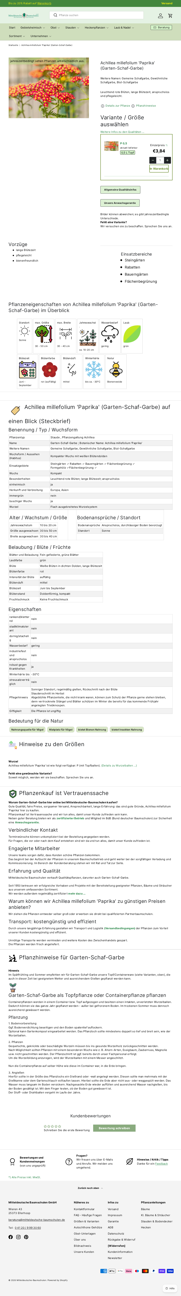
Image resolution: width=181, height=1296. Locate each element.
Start (12, 27)
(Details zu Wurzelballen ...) (119, 765)
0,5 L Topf (127, 152)
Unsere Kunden (84, 1251)
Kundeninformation (120, 1251)
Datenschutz (116, 1233)
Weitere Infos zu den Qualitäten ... (122, 132)
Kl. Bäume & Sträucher (155, 1215)
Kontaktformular (84, 1209)
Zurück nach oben (89, 1188)
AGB (110, 1227)
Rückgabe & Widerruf (121, 1239)
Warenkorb (44, 3)
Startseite (13, 45)
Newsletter (115, 1258)
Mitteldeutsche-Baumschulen (31, 1280)
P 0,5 (123, 143)
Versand (167, 3)
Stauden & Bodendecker (157, 1221)
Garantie (113, 1221)
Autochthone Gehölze (88, 1227)
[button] (170, 16)
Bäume (145, 1209)
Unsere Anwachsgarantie (120, 203)
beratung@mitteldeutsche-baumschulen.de (36, 1219)
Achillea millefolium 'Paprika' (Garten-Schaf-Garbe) (46, 45)
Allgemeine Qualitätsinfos (120, 189)
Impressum (115, 1215)
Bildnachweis (82, 1245)
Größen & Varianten (86, 1221)
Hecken (146, 1227)
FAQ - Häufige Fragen (88, 1215)
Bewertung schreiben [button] (114, 1128)
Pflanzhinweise (146, 105)
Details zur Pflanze (118, 105)
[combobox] (96, 15)
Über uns (80, 1239)
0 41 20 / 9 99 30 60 (28, 1227)
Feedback (161, 1163)
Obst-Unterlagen (85, 1233)
